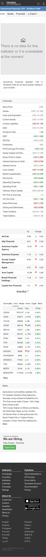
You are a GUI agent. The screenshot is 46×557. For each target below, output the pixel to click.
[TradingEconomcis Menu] (3, 3)
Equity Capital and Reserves (14, 152)
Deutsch (28, 521)
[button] (43, 3)
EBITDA (6, 140)
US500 (6, 312)
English (5, 521)
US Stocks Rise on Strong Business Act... (21, 414)
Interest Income (9, 165)
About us (6, 512)
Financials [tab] (20, 13)
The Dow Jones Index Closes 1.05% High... (21, 401)
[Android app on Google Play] (32, 507)
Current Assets (9, 119)
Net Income (8, 178)
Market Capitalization (12, 173)
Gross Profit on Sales (12, 157)
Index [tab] (15, 303)
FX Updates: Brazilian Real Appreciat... (20, 395)
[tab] (32, 14)
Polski (27, 528)
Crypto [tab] (34, 303)
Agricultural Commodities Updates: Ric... (20, 391)
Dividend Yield (9, 132)
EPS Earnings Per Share (13, 148)
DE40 (5, 334)
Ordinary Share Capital (13, 190)
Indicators (6, 480)
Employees (8, 144)
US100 (6, 321)
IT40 (5, 342)
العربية (4, 541)
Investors (6, 506)
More (5, 377)
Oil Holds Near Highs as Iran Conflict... (19, 411)
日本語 (27, 537)
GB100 (6, 329)
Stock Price (8, 106)
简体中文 (28, 534)
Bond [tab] (40, 303)
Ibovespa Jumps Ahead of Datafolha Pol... (21, 398)
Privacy (5, 515)
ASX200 (7, 351)
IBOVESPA (8, 372)
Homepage (7, 473)
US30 (5, 316)
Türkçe (5, 537)
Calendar (6, 483)
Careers (5, 502)
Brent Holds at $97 (11, 404)
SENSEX (7, 359)
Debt (5, 127)
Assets (6, 111)
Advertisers (7, 509)
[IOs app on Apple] (32, 501)
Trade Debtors (9, 215)
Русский (5, 534)
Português (6, 528)
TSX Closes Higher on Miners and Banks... (21, 407)
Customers (7, 499)
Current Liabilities (10, 123)
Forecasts (6, 486)
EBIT (5, 136)
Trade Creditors (9, 211)
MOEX (6, 368)
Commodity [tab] (7, 303)
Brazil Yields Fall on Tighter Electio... (19, 417)
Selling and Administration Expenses (14, 207)
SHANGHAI (8, 355)
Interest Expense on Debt (14, 161)
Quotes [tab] (10, 13)
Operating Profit (9, 186)
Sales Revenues (10, 203)
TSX (5, 364)
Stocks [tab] (21, 303)
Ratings (5, 489)
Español (5, 525)
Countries (6, 477)
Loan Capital (8, 169)
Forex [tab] (28, 303)
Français (6, 531)
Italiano (28, 525)
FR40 (5, 338)
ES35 (5, 346)
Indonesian (29, 531)
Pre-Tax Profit (8, 199)
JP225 (6, 325)
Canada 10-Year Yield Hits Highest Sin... (20, 420)
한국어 (27, 541)
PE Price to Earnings (12, 194)
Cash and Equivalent (12, 115)
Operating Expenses (11, 182)
